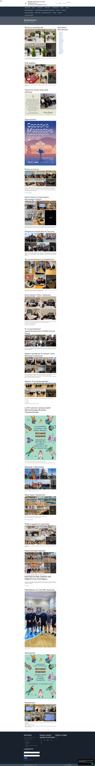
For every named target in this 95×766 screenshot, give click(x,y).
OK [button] (92, 763)
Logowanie (64, 3)
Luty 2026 (60, 37)
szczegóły (27, 585)
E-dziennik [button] (60, 12)
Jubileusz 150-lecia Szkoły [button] (46, 12)
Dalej (48, 730)
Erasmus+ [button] (67, 7)
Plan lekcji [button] (54, 12)
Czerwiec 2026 (61, 33)
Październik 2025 (61, 40)
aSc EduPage (69, 764)
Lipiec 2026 (60, 32)
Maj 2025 (60, 45)
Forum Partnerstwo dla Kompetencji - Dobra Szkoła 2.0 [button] (45, 10)
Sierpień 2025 (61, 42)
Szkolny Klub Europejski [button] (29, 12)
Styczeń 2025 (61, 48)
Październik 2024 (61, 51)
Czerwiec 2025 (61, 44)
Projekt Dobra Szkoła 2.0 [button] (29, 10)
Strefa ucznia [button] (39, 7)
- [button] (58, 3)
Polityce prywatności (90, 762)
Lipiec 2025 (60, 43)
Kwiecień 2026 (61, 35)
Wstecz (26, 730)
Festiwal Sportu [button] (38, 12)
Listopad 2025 (61, 39)
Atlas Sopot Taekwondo (29, 519)
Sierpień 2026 (61, 31)
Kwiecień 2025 (61, 46)
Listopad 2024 (61, 50)
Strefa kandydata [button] (55, 7)
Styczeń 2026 (61, 38)
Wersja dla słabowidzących (28, 764)
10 (39, 730)
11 (41, 730)
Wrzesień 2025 (61, 41)
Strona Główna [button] (27, 7)
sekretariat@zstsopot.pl (28, 739)
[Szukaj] (65, 1)
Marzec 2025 (61, 47)
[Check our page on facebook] (41, 740)
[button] (59, 3)
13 (45, 730)
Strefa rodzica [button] (47, 7)
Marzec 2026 (61, 36)
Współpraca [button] (63, 10)
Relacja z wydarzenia (29, 192)
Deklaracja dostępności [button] (29, 15)
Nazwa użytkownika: (27, 751)
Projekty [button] (61, 7)
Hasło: (25, 754)
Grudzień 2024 (61, 49)
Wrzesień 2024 (61, 52)
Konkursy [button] (58, 10)
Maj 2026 (60, 34)
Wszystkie (60, 53)
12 (43, 730)
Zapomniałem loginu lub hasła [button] (28, 759)
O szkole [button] (33, 7)
